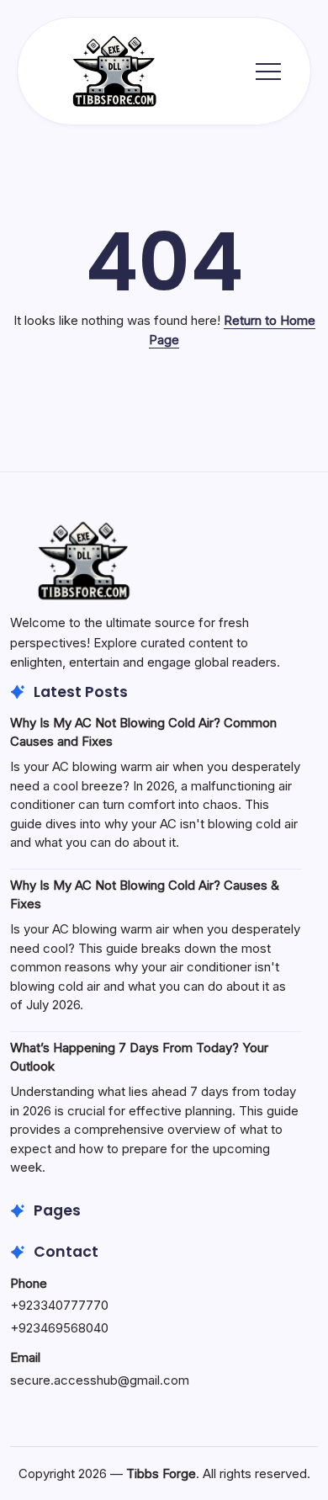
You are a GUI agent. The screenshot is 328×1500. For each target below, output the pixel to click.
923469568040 (63, 1328)
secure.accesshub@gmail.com (99, 1380)
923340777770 (63, 1305)
